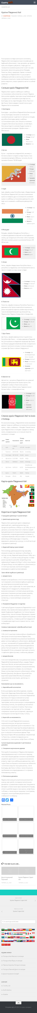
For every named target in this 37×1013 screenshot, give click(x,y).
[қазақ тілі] (2, 938)
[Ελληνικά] (27, 931)
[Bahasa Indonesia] (24, 934)
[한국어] (5, 938)
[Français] (9, 934)
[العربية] (2, 931)
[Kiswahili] (21, 942)
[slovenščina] (12, 942)
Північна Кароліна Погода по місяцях (14, 965)
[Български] (5, 931)
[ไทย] (24, 942)
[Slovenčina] (9, 942)
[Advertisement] (18, 39)
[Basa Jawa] (33, 934)
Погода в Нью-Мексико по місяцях (13, 956)
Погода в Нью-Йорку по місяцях (12, 961)
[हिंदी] (15, 934)
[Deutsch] (24, 931)
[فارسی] (2, 934)
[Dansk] (21, 931)
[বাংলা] (9, 931)
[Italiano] (27, 934)
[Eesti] (33, 931)
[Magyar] (21, 934)
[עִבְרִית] (12, 934)
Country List (5, 7)
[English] (33, 942)
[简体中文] (5, 945)
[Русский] (5, 942)
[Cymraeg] (18, 931)
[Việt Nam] (2, 945)
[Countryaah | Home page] (9, 2)
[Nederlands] (21, 938)
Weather (5, 994)
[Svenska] (18, 942)
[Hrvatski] (18, 934)
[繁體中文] (9, 945)
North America (7, 990)
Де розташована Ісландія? (11, 974)
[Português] (33, 938)
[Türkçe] (30, 942)
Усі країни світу (10, 1007)
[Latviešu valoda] (12, 938)
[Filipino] (27, 942)
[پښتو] (30, 938)
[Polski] (27, 938)
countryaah (6, 16)
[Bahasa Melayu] (15, 938)
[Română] (2, 942)
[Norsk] (18, 938)
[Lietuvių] (9, 938)
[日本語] (30, 934)
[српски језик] (15, 942)
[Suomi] (5, 934)
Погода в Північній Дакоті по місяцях (14, 969)
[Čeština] (15, 931)
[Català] (12, 931)
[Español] (30, 931)
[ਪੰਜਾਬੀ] (24, 938)
